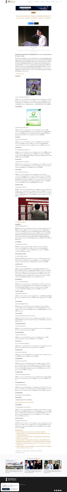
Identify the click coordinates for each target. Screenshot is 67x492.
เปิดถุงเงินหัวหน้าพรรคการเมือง (20, 452)
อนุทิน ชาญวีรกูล (33, 450)
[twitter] (57, 490)
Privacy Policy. (11, 486)
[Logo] (11, 1)
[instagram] (58, 490)
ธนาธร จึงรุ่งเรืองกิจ (18, 450)
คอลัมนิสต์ (52, 1)
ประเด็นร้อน (47, 1)
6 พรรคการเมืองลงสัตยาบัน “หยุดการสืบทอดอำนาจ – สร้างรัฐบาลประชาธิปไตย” (31, 431)
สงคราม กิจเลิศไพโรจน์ (26, 450)
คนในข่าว (57, 1)
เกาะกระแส (37, 1)
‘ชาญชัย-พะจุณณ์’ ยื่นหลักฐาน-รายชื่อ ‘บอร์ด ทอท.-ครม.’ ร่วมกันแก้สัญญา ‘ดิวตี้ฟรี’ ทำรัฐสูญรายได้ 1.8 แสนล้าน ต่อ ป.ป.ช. (52, 471)
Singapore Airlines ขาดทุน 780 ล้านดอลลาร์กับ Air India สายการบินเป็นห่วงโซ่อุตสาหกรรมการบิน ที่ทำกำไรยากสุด (14, 471)
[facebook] (55, 490)
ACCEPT (6, 489)
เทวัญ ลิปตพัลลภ (39, 450)
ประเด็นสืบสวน (30, 1)
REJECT (14, 489)
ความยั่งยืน (42, 1)
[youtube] (60, 490)
